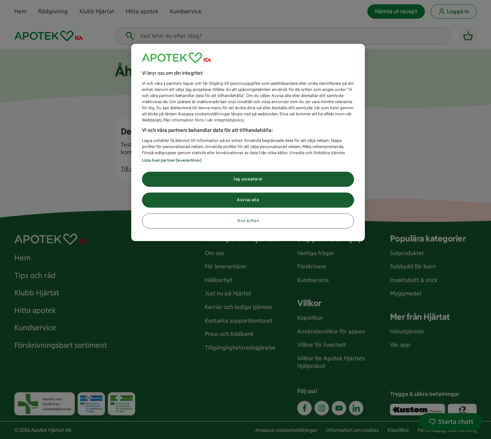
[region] (248, 142)
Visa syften (248, 220)
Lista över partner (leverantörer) (172, 160)
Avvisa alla (248, 199)
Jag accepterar (248, 178)
